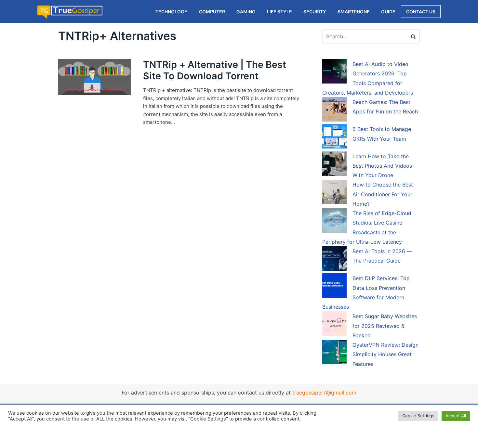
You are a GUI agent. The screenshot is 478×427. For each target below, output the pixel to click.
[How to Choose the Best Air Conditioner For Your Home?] (334, 193)
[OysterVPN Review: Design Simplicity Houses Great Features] (334, 353)
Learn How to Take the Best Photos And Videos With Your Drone (382, 166)
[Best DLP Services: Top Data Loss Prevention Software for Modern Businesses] (334, 286)
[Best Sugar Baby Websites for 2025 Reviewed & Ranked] (334, 324)
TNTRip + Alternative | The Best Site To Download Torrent (214, 70)
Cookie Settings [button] (418, 415)
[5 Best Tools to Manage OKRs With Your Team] (334, 137)
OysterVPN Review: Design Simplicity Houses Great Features (385, 354)
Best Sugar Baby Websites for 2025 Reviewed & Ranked (384, 326)
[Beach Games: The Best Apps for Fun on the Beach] (334, 110)
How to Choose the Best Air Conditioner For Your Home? (382, 194)
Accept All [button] (455, 415)
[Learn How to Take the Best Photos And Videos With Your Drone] (334, 164)
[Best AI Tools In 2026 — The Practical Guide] (334, 259)
